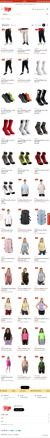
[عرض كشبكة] (43, 25)
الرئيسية (2, 18)
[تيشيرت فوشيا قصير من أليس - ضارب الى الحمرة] (18, 352)
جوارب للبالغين (20, 108)
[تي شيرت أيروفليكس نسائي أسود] (25, 276)
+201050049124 (24, 397)
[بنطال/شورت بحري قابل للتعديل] (25, 67)
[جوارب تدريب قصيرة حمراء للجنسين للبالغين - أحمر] (35, 175)
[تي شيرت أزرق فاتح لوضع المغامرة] (25, 187)
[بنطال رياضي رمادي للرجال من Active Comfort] (25, 37)
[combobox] (25, 14)
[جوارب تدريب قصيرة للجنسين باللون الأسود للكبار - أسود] (35, 145)
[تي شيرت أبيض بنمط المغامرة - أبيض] (1, 234)
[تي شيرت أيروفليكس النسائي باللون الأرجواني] (41, 306)
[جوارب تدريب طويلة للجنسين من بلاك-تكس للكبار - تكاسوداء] (35, 115)
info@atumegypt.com (42, 397)
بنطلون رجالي (3, 78)
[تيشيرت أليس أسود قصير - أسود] (1, 352)
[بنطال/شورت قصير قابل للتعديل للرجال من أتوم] (8, 67)
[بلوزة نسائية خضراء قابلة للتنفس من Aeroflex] (41, 246)
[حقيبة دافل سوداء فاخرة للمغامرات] (25, 217)
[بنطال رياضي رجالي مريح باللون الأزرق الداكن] (41, 37)
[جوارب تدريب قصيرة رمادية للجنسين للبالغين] (8, 157)
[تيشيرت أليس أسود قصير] (8, 336)
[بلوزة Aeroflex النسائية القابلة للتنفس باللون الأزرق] (25, 246)
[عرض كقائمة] (47, 25)
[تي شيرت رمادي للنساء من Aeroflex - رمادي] (1, 324)
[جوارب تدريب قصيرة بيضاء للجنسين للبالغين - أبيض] (1, 205)
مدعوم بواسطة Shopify (13, 434)
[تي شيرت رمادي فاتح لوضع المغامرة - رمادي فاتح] (35, 204)
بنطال (19, 78)
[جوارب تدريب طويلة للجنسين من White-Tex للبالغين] (25, 127)
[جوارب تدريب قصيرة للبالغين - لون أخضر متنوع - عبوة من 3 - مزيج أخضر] (1, 115)
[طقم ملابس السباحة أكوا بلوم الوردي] (8, 364)
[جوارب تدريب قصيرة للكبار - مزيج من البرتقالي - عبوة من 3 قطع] (25, 97)
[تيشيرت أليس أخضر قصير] (41, 336)
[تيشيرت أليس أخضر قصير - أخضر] (35, 352)
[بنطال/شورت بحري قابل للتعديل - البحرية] (18, 84)
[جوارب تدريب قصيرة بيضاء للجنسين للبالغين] (8, 187)
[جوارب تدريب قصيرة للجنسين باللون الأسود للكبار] (41, 127)
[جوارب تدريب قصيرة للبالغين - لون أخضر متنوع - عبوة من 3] (8, 97)
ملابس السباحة (3, 375)
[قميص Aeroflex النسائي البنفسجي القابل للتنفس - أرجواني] (1, 294)
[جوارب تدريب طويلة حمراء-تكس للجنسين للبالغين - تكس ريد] (1, 145)
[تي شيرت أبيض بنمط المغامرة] (8, 217)
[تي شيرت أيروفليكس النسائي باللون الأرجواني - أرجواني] (35, 324)
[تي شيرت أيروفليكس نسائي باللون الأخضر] (25, 306)
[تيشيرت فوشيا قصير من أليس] (25, 336)
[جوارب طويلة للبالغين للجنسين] (41, 67)
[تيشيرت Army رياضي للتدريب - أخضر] (35, 381)
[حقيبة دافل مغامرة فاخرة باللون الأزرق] (41, 217)
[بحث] (47, 14)
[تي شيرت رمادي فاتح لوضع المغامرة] (41, 187)
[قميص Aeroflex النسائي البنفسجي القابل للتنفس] (8, 276)
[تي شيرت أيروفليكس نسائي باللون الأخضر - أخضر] (18, 324)
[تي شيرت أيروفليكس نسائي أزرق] (41, 276)
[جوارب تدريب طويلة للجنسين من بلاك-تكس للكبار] (41, 97)
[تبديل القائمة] (2, 9)
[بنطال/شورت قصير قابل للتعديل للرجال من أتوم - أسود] (1, 85)
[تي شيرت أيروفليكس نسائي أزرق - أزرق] (35, 292)
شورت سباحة (20, 375)
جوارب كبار (3, 198)
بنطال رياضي (3, 48)
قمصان (19, 198)
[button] (48, 219)
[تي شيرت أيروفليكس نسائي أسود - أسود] (18, 292)
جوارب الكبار (36, 78)
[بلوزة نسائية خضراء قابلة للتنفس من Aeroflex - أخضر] (35, 264)
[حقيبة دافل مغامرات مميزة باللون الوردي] (8, 246)
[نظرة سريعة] (13, 31)
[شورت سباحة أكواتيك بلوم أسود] (25, 364)
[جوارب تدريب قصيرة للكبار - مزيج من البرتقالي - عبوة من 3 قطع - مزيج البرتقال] (18, 115)
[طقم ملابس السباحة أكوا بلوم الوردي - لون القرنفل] (1, 382)
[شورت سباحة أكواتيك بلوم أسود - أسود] (18, 381)
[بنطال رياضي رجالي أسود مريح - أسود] (1, 54)
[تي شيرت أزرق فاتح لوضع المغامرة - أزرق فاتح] (18, 204)
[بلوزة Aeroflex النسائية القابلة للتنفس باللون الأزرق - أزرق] (18, 264)
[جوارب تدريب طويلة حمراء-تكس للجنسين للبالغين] (8, 127)
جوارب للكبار (36, 108)
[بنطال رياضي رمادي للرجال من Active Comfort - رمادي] (18, 55)
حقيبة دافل (19, 228)
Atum (6, 434)
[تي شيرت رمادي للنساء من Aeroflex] (8, 306)
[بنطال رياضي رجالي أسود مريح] (8, 37)
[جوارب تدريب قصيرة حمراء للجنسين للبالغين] (41, 157)
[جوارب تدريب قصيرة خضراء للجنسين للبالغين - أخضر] (18, 175)
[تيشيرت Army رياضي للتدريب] (41, 364)
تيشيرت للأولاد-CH (37, 375)
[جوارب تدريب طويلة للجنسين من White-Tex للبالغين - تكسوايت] (18, 145)
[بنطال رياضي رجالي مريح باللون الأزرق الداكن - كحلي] (35, 55)
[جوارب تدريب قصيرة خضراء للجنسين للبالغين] (25, 157)
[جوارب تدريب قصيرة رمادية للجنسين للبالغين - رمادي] (1, 175)
